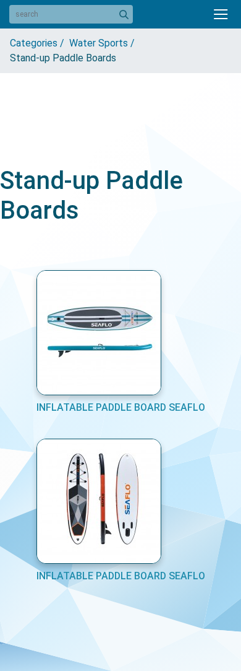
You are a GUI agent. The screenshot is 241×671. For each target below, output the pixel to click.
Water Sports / (104, 43)
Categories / (39, 43)
